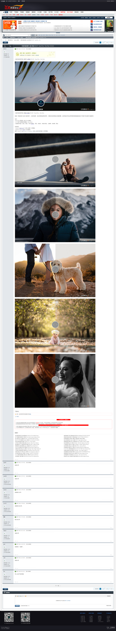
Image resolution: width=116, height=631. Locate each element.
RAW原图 (39, 12)
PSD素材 (91, 616)
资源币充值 (63, 12)
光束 (62, 35)
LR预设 (45, 12)
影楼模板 (91, 621)
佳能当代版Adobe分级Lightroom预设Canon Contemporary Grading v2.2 (27, 451)
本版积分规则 (108, 605)
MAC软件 (56, 12)
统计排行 (102, 17)
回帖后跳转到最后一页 (25, 605)
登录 (19, 1)
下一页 (110, 42)
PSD (4, 14)
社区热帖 (94, 17)
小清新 (39, 35)
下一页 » (58, 585)
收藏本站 (112, 1)
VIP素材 (51, 14)
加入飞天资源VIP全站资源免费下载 (9, 29)
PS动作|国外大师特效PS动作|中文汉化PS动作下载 (27, 29)
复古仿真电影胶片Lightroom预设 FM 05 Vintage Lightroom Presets (75, 440)
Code (24, 596)
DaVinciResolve (100, 621)
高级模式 (108, 596)
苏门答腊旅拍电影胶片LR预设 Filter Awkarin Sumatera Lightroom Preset (27, 437)
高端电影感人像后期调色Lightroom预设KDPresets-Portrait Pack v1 (26, 445)
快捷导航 (108, 17)
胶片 (64, 35)
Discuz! (6, 627)
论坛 (6, 12)
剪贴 (25, 14)
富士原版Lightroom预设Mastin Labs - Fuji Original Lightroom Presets (26, 438)
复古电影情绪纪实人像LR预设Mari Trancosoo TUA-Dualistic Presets (27, 435)
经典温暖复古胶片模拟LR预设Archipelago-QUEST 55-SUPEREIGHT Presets (77, 451)
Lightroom (21, 128)
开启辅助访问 (114, 1)
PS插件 (10, 12)
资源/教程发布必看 (97, 29)
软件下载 (50, 12)
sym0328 (5, 476)
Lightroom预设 (20, 37)
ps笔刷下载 (83, 616)
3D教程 (81, 12)
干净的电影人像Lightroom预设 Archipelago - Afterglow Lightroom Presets (76, 444)
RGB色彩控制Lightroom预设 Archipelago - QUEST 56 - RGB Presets (26, 453)
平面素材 (22, 12)
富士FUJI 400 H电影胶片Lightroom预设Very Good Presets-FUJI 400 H (27, 440)
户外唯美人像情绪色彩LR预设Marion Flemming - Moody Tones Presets (27, 450)
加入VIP (55, 14)
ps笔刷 (10, 14)
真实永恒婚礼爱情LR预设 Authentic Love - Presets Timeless (25, 441)
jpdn (4, 544)
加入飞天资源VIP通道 (98, 21)
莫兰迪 (49, 35)
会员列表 (98, 17)
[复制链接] (52, 46)
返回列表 (97, 42)
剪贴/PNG (91, 617)
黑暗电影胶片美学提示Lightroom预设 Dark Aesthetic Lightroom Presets (76, 453)
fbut (4, 571)
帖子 (29, 35)
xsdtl (4, 557)
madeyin (4, 489)
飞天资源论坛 (3, 37)
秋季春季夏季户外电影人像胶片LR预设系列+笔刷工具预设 (74, 438)
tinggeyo (4, 530)
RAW (24, 129)
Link (20, 596)
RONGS (4, 48)
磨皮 (42, 35)
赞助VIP (108, 621)
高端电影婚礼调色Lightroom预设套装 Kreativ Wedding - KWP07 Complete (76, 441)
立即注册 (23, 1)
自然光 (32, 123)
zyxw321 (4, 503)
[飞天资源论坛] (14, 10)
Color (17, 596)
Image (19, 596)
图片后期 (99, 617)
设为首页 (108, 1)
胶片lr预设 (27, 113)
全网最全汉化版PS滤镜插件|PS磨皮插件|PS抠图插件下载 (35, 21)
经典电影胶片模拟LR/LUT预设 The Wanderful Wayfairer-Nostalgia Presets (76, 447)
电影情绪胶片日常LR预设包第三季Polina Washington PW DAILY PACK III (77, 435)
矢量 (7, 14)
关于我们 (108, 616)
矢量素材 (91, 618)
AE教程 (99, 620)
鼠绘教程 (47, 14)
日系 (57, 35)
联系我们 (108, 617)
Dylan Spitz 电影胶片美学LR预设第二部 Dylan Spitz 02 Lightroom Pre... (27, 447)
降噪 (44, 35)
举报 (111, 459)
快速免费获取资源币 (97, 24)
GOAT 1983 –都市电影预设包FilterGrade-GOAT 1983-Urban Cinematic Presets (77, 448)
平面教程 (16, 12)
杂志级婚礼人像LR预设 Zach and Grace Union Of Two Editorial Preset (27, 456)
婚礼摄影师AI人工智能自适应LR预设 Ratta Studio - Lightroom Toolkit (27, 444)
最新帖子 (86, 17)
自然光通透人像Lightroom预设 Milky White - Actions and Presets (75, 445)
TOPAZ (59, 35)
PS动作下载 (83, 620)
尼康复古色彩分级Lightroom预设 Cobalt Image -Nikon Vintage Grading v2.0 (28, 448)
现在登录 (5, 17)
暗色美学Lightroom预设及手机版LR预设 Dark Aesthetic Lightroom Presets (76, 456)
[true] (33, 35)
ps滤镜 (17, 14)
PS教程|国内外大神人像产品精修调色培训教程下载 (63, 29)
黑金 (52, 35)
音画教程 (42, 14)
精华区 (90, 17)
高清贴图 (91, 620)
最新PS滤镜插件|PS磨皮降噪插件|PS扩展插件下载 (27, 26)
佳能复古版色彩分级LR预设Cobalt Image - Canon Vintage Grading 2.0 (75, 450)
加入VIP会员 (70, 12)
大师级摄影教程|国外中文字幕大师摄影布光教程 (62, 26)
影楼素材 (28, 12)
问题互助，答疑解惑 (97, 27)
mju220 (4, 462)
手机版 (108, 627)
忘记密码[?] (13, 17)
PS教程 (38, 14)
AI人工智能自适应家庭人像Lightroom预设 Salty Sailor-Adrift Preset (26, 454)
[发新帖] (5, 42)
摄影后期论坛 (12, 37)
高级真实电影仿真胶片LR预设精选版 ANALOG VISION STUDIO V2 (76, 437)
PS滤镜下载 (83, 618)
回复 (30, 414)
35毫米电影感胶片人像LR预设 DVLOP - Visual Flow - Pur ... (36, 37)
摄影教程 (33, 12)
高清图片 (21, 14)
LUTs (54, 35)
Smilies (25, 596)
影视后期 (76, 12)
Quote (22, 596)
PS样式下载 (83, 617)
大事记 (108, 618)
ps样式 (14, 14)
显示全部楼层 (28, 48)
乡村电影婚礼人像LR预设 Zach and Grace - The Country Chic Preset (75, 454)
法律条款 (108, 620)
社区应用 (82, 17)
